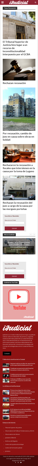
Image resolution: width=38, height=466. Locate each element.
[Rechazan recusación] (19, 69)
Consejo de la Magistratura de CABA (21, 460)
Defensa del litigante (11, 441)
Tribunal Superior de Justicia (13, 427)
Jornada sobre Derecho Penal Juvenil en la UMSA (22, 404)
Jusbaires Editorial (10, 438)
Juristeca (7, 451)
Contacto (7, 353)
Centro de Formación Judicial (13, 448)
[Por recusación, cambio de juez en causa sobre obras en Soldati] (19, 109)
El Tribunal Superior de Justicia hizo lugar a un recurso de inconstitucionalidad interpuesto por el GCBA (16, 48)
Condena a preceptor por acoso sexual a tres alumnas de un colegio (22, 375)
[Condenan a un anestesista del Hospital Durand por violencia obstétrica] (6, 370)
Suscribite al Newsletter (12, 216)
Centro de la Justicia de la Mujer (14, 444)
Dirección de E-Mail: (10, 220)
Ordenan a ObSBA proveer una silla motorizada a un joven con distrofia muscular (20, 380)
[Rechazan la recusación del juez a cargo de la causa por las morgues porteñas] (19, 188)
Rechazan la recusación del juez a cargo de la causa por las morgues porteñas (18, 205)
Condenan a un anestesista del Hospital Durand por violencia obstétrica (21, 369)
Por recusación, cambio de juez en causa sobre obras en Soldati (18, 136)
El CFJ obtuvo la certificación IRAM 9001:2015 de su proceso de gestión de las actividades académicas (22, 411)
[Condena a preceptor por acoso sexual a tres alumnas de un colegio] (6, 376)
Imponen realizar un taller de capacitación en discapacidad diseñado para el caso (22, 364)
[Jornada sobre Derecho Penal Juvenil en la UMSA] (6, 405)
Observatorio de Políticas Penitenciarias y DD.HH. (19, 431)
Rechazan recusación (14, 83)
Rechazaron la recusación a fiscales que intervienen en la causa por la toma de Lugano (19, 168)
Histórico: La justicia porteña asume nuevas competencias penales (20, 416)
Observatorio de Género (12, 434)
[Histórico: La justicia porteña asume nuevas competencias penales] (6, 417)
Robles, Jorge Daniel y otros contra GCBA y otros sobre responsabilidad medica (19, 245)
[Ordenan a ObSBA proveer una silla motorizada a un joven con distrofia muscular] (6, 380)
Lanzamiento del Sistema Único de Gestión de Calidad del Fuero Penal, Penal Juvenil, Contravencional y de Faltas (22, 399)
